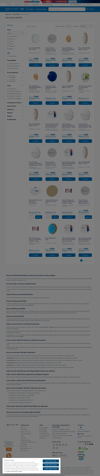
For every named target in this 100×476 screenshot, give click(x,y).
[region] (31, 465)
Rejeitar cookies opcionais (51, 465)
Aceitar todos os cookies (50, 461)
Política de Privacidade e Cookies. (14, 471)
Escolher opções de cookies (51, 468)
